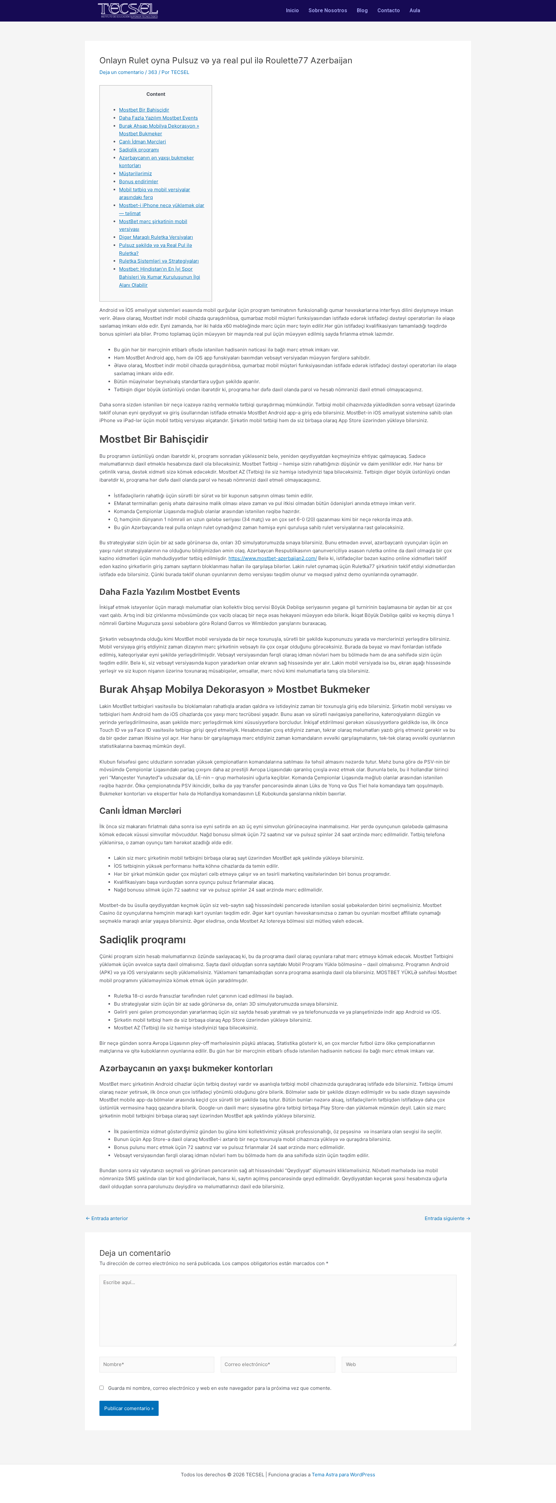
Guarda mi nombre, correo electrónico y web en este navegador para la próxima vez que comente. (219, 1388)
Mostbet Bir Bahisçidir (144, 110)
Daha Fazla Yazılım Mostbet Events (158, 118)
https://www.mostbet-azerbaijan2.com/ (272, 558)
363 (152, 72)
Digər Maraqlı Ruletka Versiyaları (156, 237)
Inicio (292, 10)
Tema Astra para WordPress (343, 1474)
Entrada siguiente (447, 1218)
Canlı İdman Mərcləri (142, 142)
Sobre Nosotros (328, 10)
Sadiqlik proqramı (139, 150)
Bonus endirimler (138, 181)
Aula (415, 10)
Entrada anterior (107, 1218)
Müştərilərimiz (135, 173)
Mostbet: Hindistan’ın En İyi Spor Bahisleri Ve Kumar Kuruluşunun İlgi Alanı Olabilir (159, 277)
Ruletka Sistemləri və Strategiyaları (159, 261)
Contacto (388, 10)
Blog (362, 10)
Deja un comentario (121, 72)
